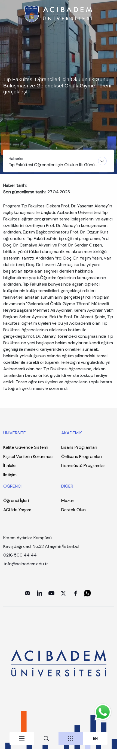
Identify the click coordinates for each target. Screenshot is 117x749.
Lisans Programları (79, 447)
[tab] (22, 738)
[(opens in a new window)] (27, 593)
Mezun (67, 500)
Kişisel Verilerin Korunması (28, 456)
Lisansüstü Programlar (83, 465)
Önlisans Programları (81, 456)
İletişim (10, 475)
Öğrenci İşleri (16, 500)
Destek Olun (73, 510)
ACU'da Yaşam (17, 510)
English (95, 738)
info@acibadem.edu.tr (26, 564)
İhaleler (10, 465)
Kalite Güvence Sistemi (25, 447)
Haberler (16, 158)
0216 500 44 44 (20, 555)
